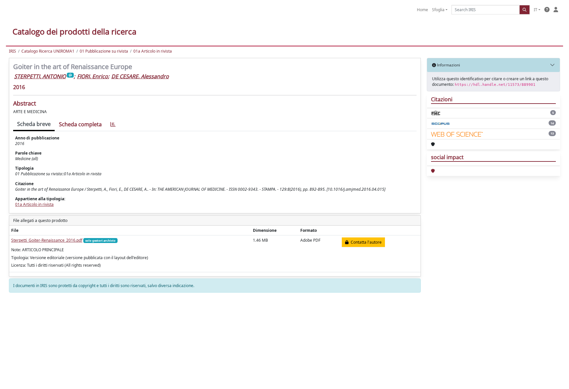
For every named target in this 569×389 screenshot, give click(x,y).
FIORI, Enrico (92, 76)
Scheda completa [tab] (80, 124)
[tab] (113, 124)
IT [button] (535, 9)
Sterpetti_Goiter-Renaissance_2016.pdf (46, 240)
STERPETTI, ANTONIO (40, 76)
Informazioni (448, 65)
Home (422, 9)
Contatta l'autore (365, 242)
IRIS (12, 51)
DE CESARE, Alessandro (140, 76)
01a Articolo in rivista (152, 51)
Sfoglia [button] (438, 9)
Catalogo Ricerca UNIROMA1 (47, 51)
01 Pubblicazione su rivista (104, 51)
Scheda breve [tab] (34, 124)
